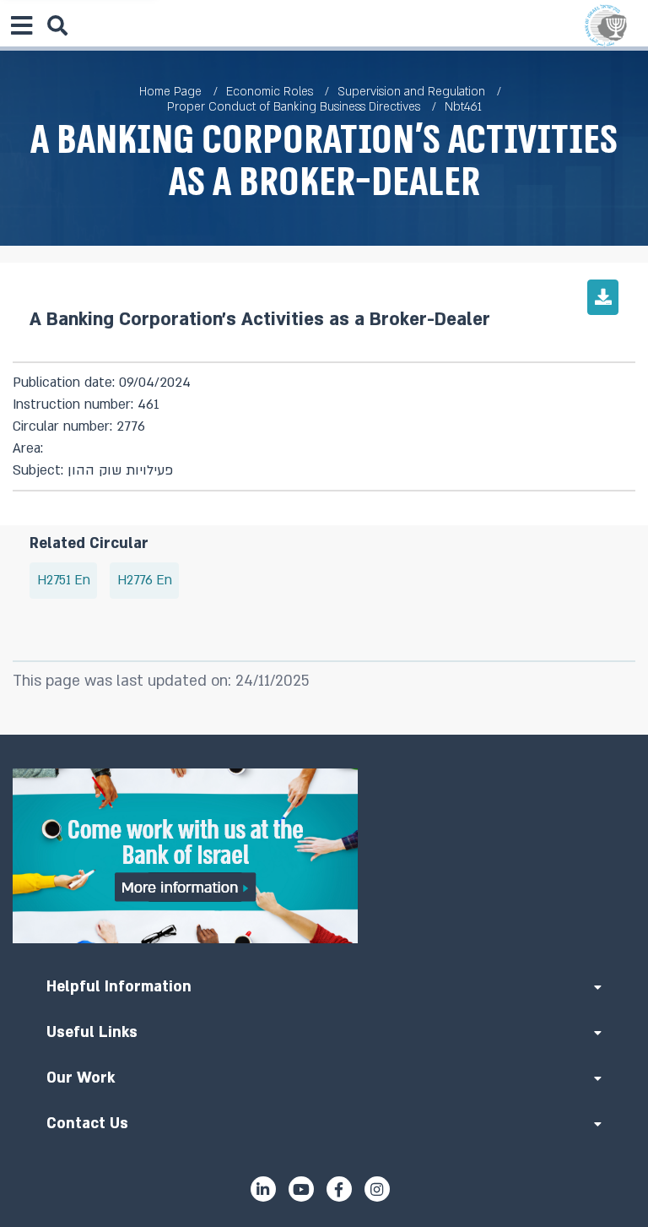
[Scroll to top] (324, 735)
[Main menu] (21, 25)
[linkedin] (263, 1189)
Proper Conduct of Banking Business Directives (293, 107)
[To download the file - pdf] (602, 297)
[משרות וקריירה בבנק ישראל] (324, 855)
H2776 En (144, 580)
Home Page (170, 92)
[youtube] (301, 1189)
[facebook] (339, 1189)
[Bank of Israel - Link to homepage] (605, 25)
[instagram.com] (377, 1189)
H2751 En (63, 580)
